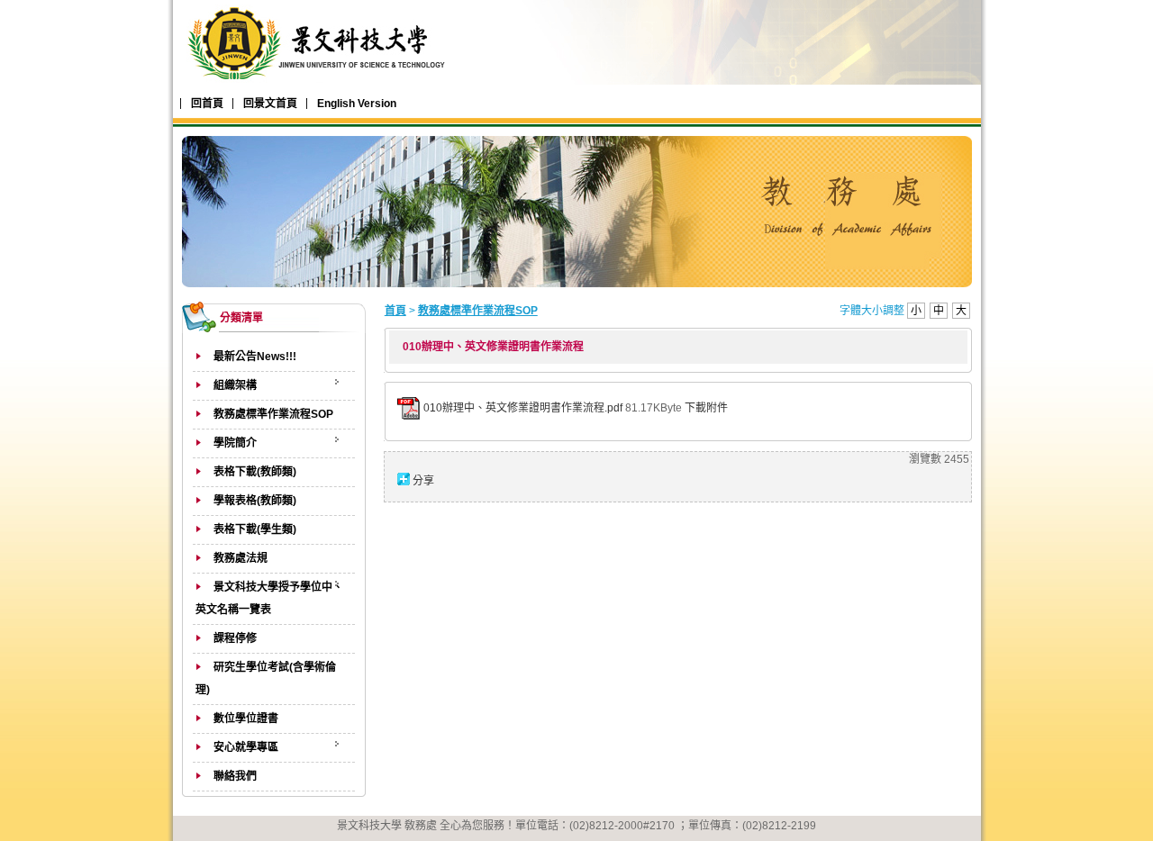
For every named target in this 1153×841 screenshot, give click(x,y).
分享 (423, 481)
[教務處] (319, 83)
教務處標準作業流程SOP (478, 310)
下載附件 (706, 408)
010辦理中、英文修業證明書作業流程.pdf (522, 408)
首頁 (395, 310)
